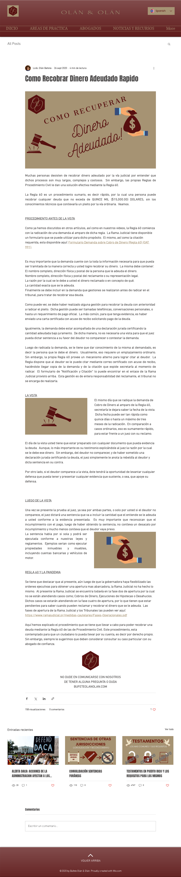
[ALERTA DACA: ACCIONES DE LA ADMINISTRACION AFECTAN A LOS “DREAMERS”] (33, 750)
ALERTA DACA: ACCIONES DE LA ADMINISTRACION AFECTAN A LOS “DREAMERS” (31, 773)
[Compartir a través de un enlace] (52, 698)
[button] (169, 43)
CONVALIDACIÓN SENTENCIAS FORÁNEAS (85, 773)
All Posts (14, 44)
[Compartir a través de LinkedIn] (44, 698)
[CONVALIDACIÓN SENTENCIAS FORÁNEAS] (90, 750)
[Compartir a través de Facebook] (26, 698)
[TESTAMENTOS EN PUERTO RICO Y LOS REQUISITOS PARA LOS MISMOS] (147, 750)
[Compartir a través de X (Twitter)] (35, 698)
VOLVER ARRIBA (91, 861)
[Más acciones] (154, 68)
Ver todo (169, 729)
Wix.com (117, 871)
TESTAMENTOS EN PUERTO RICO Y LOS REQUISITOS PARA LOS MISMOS (148, 773)
